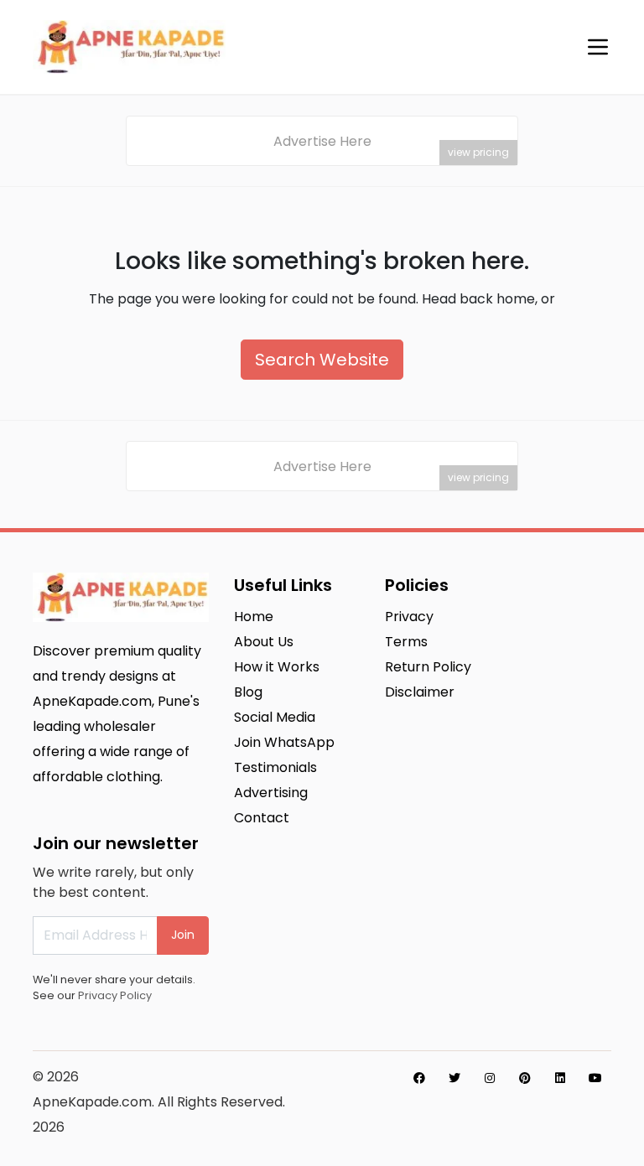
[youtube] (595, 1078)
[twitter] (454, 1078)
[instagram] (489, 1078)
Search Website (322, 359)
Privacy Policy (115, 995)
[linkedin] (560, 1078)
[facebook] (419, 1078)
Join (183, 934)
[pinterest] (525, 1078)
